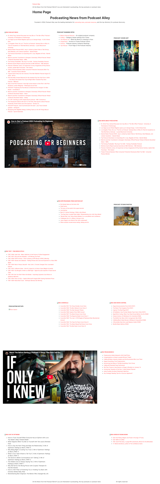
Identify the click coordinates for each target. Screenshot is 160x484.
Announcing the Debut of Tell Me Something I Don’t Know (119, 363)
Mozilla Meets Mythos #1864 (121, 324)
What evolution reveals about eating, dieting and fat (74, 222)
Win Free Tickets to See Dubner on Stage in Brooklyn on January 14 (122, 367)
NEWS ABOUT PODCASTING (110, 120)
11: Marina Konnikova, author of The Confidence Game (127, 443)
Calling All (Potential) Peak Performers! (114, 365)
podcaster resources (90, 22)
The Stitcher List (64, 39)
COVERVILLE (64, 302)
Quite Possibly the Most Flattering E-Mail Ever (116, 371)
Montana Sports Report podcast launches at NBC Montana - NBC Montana (28, 63)
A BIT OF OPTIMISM (14, 434)
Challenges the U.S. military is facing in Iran (72, 218)
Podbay (62, 37)
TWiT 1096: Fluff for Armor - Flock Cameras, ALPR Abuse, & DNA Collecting (28, 258)
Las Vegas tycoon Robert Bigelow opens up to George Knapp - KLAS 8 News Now (123, 128)
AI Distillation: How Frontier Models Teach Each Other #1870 (129, 312)
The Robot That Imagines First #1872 (123, 308)
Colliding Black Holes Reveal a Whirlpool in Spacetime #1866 (129, 320)
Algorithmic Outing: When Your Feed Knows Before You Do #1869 (130, 314)
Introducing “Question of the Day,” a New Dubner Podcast (119, 369)
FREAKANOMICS (109, 352)
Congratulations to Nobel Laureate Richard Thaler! (117, 357)
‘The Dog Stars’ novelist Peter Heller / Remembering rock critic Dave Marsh (80, 214)
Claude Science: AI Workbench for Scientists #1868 (127, 316)
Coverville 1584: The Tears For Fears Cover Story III (74, 322)
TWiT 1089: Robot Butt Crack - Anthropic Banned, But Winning (25, 280)
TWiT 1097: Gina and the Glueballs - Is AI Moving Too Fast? (24, 256)
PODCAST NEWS (13, 32)
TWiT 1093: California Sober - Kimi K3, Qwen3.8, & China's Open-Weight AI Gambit (30, 268)
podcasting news (79, 22)
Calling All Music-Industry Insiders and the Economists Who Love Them (123, 359)
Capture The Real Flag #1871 (121, 310)
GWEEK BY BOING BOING (121, 434)
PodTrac (62, 43)
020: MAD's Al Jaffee (118, 439)
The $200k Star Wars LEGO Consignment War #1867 (127, 318)
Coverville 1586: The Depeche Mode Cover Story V (74, 316)
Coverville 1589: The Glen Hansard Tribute (72, 310)
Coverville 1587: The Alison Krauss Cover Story (73, 314)
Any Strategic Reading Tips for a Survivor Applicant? (118, 373)
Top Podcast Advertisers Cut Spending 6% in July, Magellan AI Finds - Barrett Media (124, 138)
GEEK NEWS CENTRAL (120, 302)
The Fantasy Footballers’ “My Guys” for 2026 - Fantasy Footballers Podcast (28, 61)
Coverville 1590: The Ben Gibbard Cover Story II (73, 308)
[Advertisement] (80, 61)
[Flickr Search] (126, 70)
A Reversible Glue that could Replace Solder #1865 (127, 322)
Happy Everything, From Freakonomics (114, 361)
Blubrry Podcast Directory (67, 35)
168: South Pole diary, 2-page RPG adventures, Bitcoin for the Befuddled (133, 441)
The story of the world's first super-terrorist (72, 208)
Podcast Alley (36, 4)
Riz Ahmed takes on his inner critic (69, 204)
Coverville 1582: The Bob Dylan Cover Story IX (73, 326)
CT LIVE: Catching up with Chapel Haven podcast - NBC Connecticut (27, 99)
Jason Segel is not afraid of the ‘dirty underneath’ (73, 220)
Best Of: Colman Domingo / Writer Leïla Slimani (73, 212)
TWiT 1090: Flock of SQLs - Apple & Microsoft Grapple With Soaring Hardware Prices (31, 278)
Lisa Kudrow (63, 210)
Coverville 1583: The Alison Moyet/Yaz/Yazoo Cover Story (76, 324)
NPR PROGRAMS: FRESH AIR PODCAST (72, 201)
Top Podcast (63, 45)
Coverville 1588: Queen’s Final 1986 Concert (72, 312)
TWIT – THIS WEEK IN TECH (16, 251)
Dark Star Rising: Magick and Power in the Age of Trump (128, 437)
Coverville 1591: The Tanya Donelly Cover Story (73, 306)
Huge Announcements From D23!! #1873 (124, 306)
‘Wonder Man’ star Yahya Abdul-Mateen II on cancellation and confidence (80, 216)
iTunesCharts (64, 41)
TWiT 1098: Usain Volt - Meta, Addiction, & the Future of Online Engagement (28, 254)
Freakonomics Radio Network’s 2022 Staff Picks (117, 355)
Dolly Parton (63, 206)
